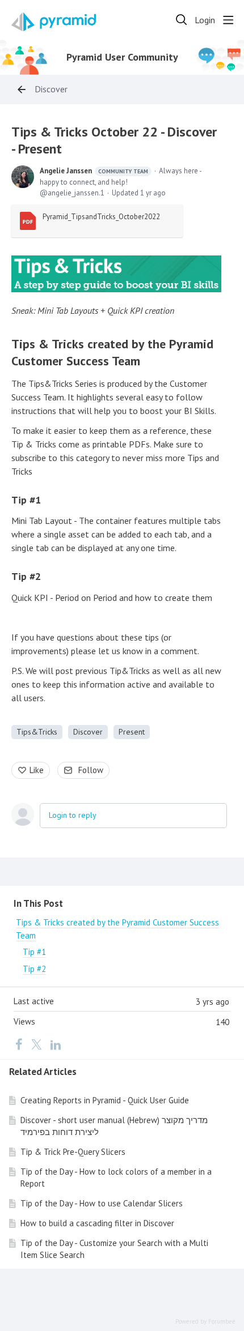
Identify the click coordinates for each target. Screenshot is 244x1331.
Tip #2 (26, 576)
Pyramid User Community (122, 57)
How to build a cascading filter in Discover (97, 1223)
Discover (51, 89)
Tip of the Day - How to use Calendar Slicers (101, 1203)
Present (132, 732)
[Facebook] (19, 1044)
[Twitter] (36, 1044)
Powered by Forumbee (205, 1321)
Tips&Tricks (36, 732)
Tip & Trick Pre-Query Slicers (72, 1151)
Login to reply (72, 815)
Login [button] (205, 20)
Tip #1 (26, 499)
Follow (90, 770)
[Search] (181, 20)
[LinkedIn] (55, 1044)
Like (37, 770)
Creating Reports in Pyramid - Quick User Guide (104, 1100)
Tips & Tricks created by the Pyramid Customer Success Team (112, 352)
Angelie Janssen (94, 171)
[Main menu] (228, 20)
